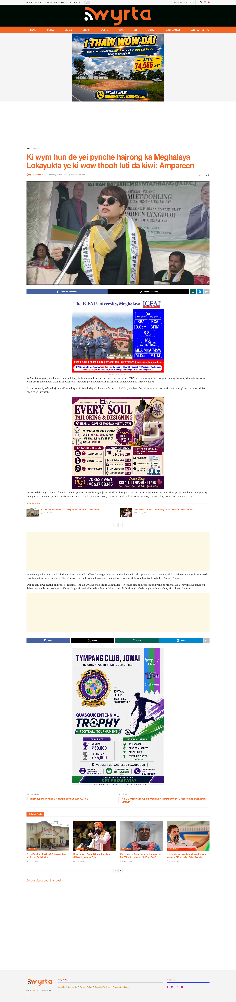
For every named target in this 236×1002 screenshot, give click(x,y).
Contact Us (38, 2)
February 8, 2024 (56, 174)
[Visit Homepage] (118, 15)
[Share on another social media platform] (206, 291)
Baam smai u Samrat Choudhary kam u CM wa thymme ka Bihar (163, 509)
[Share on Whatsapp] (193, 291)
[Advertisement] (118, 125)
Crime (120, 30)
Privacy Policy (47, 2)
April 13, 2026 (173, 861)
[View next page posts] (120, 525)
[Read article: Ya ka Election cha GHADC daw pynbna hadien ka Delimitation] (32, 512)
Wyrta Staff (39, 174)
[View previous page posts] (115, 525)
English (151, 30)
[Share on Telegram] (200, 291)
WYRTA (35, 990)
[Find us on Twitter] (201, 2)
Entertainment (173, 30)
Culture (68, 30)
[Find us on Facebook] (197, 2)
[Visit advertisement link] (118, 67)
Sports (104, 30)
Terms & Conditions (74, 2)
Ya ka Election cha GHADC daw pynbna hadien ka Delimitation (70, 509)
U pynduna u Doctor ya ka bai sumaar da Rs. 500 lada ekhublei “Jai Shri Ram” (140, 855)
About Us (29, 2)
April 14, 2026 (126, 861)
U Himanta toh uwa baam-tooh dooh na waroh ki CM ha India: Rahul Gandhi (186, 855)
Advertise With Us (60, 2)
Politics (50, 30)
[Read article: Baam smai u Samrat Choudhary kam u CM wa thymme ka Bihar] (126, 512)
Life (135, 30)
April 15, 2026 (47, 513)
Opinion (86, 30)
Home (33, 30)
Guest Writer (197, 30)
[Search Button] (208, 30)
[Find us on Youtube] (209, 2)
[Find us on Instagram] (205, 2)
